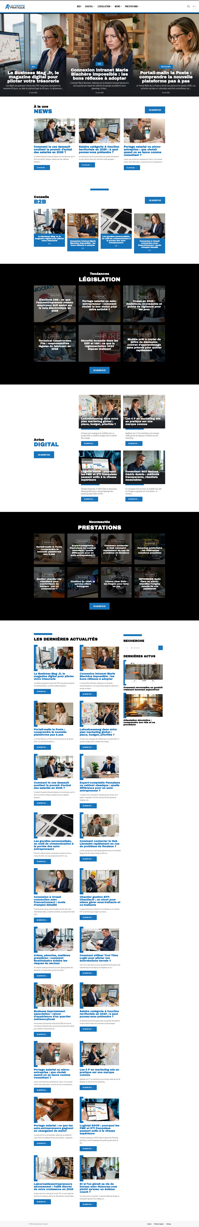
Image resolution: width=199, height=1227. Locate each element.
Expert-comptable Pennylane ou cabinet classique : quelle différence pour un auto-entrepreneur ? (83, 550)
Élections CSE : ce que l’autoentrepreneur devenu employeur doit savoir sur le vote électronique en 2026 (54, 305)
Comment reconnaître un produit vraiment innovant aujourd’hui (142, 688)
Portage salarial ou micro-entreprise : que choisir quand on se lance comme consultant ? (142, 150)
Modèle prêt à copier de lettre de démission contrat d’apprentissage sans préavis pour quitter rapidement (144, 345)
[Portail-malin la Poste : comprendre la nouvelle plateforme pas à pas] (166, 55)
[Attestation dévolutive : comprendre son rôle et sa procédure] (144, 705)
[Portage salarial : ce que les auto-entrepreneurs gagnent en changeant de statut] (54, 1110)
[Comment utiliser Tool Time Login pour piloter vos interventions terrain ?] (100, 940)
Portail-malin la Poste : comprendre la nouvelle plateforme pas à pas (166, 76)
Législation (55, 295)
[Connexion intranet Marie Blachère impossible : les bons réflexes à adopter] (99, 55)
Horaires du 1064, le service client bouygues (83, 583)
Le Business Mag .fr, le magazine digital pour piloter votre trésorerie (33, 76)
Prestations (166, 66)
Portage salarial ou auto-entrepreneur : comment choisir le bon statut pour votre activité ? (99, 305)
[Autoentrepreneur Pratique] (15, 6)
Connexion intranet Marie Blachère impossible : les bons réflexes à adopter (99, 74)
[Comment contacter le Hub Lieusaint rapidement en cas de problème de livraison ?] (100, 825)
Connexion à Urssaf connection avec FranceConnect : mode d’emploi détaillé (149, 244)
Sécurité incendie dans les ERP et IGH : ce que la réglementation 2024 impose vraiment (99, 344)
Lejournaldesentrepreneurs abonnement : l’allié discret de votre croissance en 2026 (53, 1187)
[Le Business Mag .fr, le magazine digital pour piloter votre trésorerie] (33, 55)
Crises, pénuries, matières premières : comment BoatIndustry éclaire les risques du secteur (52, 959)
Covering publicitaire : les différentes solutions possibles (149, 550)
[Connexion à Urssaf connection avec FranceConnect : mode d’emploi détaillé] (149, 225)
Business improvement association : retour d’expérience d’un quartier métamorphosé (52, 1015)
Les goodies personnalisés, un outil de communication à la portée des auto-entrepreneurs (116, 239)
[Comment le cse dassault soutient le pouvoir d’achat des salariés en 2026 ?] (54, 130)
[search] (188, 6)
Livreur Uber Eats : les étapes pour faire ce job (116, 583)
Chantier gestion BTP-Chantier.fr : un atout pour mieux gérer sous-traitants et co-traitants (100, 901)
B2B (33, 66)
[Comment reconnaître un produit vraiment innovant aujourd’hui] (144, 672)
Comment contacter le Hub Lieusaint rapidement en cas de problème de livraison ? (116, 550)
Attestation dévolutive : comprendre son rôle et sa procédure (139, 722)
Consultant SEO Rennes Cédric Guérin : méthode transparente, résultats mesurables (142, 475)
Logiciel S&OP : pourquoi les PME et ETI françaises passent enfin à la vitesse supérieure (99, 475)
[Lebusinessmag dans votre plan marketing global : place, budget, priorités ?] (100, 411)
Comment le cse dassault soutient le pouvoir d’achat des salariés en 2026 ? (53, 149)
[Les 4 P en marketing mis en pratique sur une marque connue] (144, 411)
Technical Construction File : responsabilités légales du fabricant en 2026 (54, 344)
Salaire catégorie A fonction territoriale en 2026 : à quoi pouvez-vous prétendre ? (99, 149)
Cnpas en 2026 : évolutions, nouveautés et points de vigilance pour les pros (144, 305)
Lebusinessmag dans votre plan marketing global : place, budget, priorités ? (99, 421)
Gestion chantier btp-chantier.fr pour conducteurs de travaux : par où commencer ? (49, 584)
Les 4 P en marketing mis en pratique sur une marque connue (143, 421)
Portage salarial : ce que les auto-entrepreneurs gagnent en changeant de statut (53, 1128)
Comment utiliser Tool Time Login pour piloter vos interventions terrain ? (99, 958)
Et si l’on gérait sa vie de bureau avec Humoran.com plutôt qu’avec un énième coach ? (98, 1188)
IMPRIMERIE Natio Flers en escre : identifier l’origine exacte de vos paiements (150, 584)
